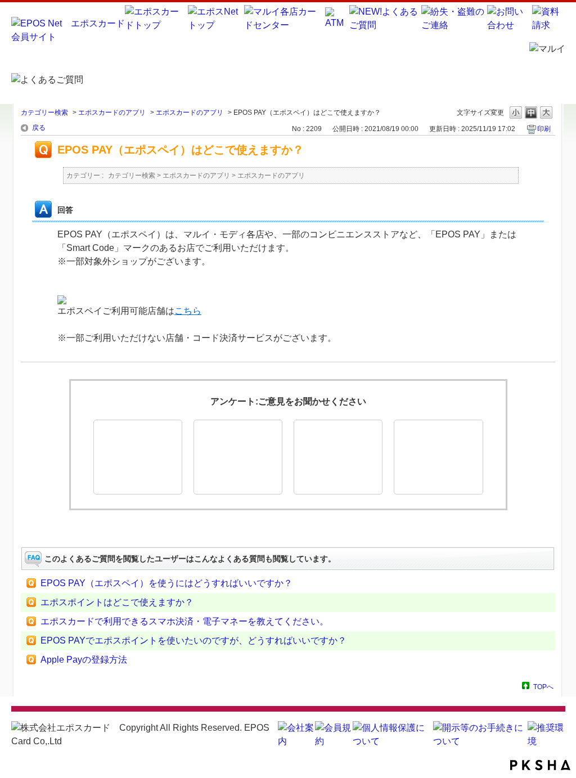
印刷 (544, 129)
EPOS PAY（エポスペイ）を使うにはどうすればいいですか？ (166, 583)
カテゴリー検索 (44, 112)
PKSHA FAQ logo (540, 765)
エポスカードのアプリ (112, 112)
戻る (39, 128)
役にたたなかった (338, 457)
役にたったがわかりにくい (238, 457)
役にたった (137, 457)
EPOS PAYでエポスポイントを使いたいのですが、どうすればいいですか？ (193, 640)
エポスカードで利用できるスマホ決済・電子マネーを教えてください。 (184, 621)
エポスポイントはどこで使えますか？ (117, 602)
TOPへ (543, 686)
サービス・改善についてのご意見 (438, 457)
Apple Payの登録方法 (83, 659)
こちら (187, 311)
